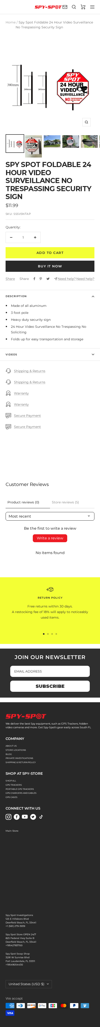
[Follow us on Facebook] (17, 817)
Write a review (50, 538)
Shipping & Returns (29, 371)
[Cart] (83, 7)
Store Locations (16, 750)
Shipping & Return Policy (21, 762)
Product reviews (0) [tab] (23, 502)
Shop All (11, 780)
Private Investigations (19, 758)
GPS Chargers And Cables (21, 793)
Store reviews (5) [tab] (65, 502)
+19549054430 (14, 964)
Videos (11, 354)
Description (16, 296)
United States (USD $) (26, 984)
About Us (11, 746)
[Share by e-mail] (55, 278)
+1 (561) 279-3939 (15, 926)
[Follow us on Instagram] (8, 817)
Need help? (67, 279)
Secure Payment (27, 415)
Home (11, 22)
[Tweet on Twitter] (48, 278)
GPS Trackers (14, 785)
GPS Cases (11, 797)
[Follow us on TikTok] (41, 817)
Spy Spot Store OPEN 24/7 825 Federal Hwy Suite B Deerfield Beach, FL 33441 (21, 938)
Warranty (21, 393)
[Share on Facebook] (34, 278)
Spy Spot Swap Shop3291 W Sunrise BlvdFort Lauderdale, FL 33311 (20, 957)
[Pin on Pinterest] (41, 278)
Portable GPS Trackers (20, 789)
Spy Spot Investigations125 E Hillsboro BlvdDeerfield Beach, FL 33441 (21, 919)
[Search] (74, 7)
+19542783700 (14, 945)
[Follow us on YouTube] (25, 817)
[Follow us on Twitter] (33, 817)
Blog (9, 754)
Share (10, 279)
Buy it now (50, 266)
